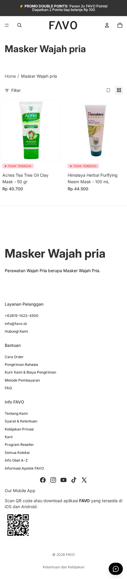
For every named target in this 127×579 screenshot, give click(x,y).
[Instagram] (53, 480)
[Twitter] (84, 480)
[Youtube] (63, 480)
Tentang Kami (16, 413)
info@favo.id (16, 323)
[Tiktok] (73, 480)
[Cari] (19, 25)
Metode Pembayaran (22, 380)
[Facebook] (42, 480)
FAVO (70, 554)
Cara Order (14, 357)
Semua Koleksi (17, 452)
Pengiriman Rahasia (21, 364)
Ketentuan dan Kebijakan (63, 567)
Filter (16, 90)
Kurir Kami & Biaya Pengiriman (30, 372)
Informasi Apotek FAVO (24, 468)
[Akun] (106, 25)
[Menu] (7, 25)
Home (10, 76)
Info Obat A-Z (16, 460)
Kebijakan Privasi (19, 429)
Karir (9, 437)
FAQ (8, 388)
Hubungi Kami (16, 331)
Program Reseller (19, 445)
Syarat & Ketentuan (21, 421)
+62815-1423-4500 (21, 315)
